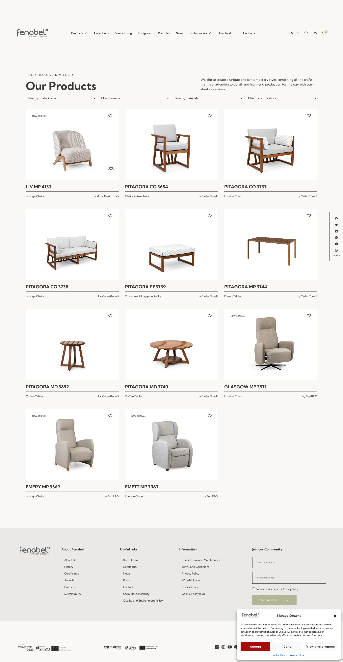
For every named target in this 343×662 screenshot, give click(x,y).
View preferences (320, 646)
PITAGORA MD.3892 (47, 387)
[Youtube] (230, 647)
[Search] (305, 33)
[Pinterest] (236, 647)
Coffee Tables (34, 396)
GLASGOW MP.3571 (245, 387)
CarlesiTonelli (209, 196)
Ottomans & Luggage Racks (143, 296)
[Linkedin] (217, 647)
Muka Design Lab (107, 196)
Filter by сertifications (262, 98)
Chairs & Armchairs (137, 196)
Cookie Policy (279, 654)
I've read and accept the (277, 589)
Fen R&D (311, 396)
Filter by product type (41, 98)
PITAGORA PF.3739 (145, 287)
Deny (287, 646)
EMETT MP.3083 (141, 487)
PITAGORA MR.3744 (245, 287)
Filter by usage (110, 98)
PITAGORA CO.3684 (146, 187)
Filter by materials (186, 98)
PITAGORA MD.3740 (146, 387)
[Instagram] (223, 647)
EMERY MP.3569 (43, 487)
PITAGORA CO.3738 (47, 287)
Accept (255, 646)
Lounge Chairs (35, 196)
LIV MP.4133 (38, 187)
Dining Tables (232, 296)
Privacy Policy (296, 654)
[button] (335, 616)
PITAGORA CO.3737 (245, 187)
